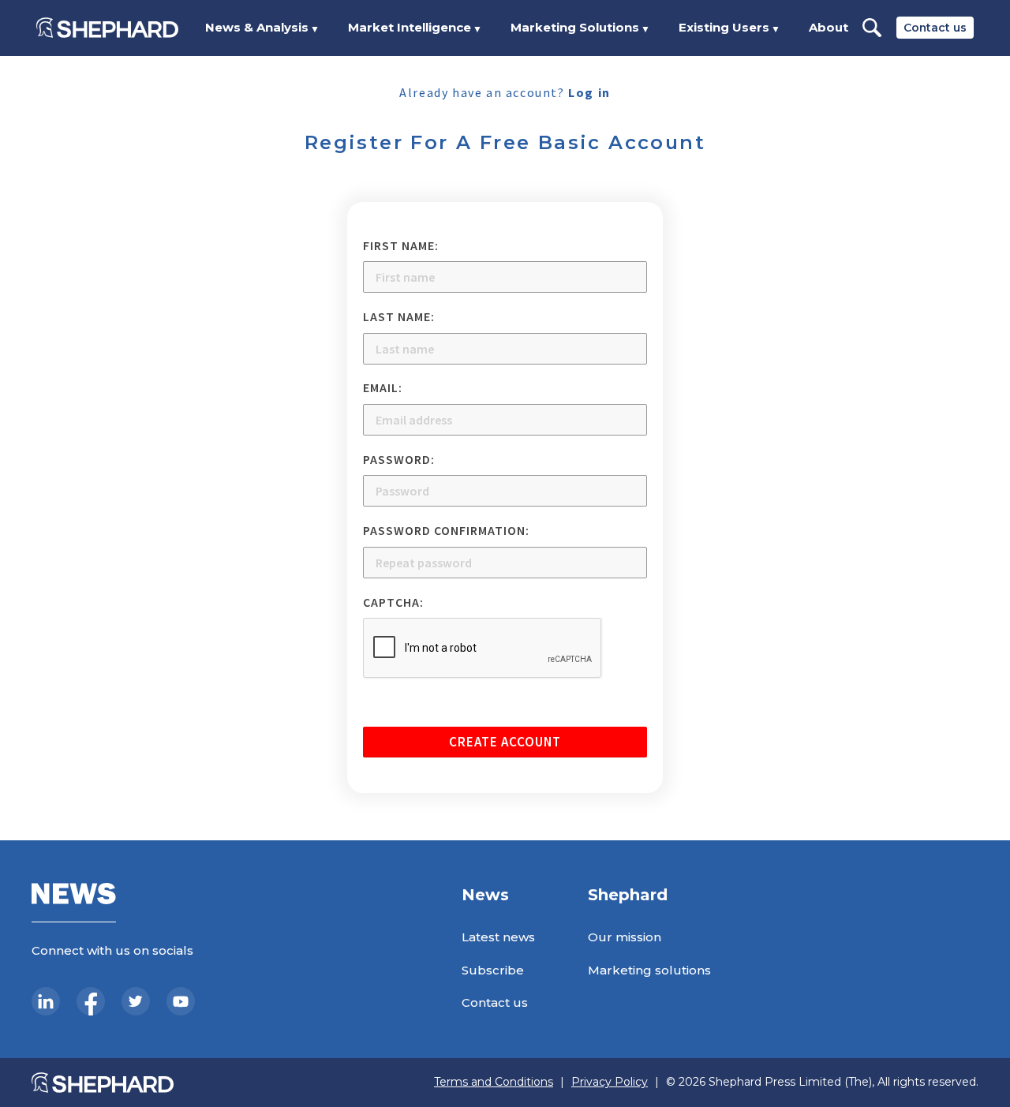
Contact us (935, 28)
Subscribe (493, 970)
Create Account (505, 741)
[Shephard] (107, 27)
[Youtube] (180, 1001)
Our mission (624, 936)
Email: (382, 387)
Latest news (498, 936)
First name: (401, 245)
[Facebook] (91, 1001)
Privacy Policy (609, 1082)
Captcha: (393, 602)
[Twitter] (136, 1001)
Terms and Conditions (493, 1082)
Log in (589, 92)
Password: (399, 459)
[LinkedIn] (46, 1001)
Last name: (399, 316)
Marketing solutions (649, 970)
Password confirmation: (446, 530)
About (828, 27)
